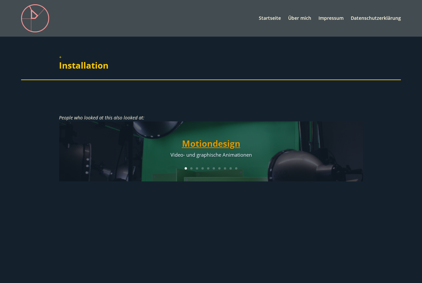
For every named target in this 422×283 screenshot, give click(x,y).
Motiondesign (211, 143)
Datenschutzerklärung (376, 18)
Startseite (270, 18)
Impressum (331, 18)
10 (236, 168)
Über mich (299, 18)
